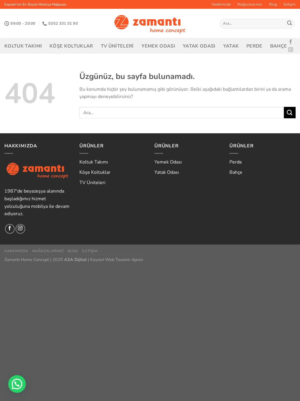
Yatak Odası (199, 46)
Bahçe (278, 46)
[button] (17, 384)
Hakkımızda (221, 4)
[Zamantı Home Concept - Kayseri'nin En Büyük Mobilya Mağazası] (150, 23)
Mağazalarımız (249, 4)
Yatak (231, 46)
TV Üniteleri (117, 46)
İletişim (290, 4)
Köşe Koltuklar (71, 46)
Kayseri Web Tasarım (110, 259)
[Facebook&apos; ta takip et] (290, 42)
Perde (254, 46)
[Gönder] (289, 24)
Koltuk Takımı (23, 46)
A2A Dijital (75, 259)
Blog (273, 4)
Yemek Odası (158, 46)
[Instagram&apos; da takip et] (290, 50)
